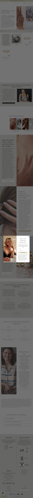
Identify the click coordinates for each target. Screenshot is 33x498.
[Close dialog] (28, 236)
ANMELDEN (23, 252)
